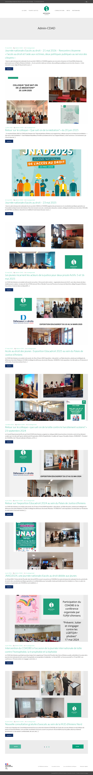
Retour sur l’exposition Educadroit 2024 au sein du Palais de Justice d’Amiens (45, 503)
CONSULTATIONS (59, 10)
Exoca (87, 773)
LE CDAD (24, 10)
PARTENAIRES (76, 10)
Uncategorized (30, 48)
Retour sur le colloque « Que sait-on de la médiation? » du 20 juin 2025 (42, 130)
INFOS (68, 10)
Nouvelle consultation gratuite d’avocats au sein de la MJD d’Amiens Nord (43, 724)
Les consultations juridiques (69, 766)
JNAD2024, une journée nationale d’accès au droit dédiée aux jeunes (41, 575)
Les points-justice (56, 766)
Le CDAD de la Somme (43, 766)
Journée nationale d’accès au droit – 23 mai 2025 (30, 202)
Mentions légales (84, 766)
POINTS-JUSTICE (33, 10)
